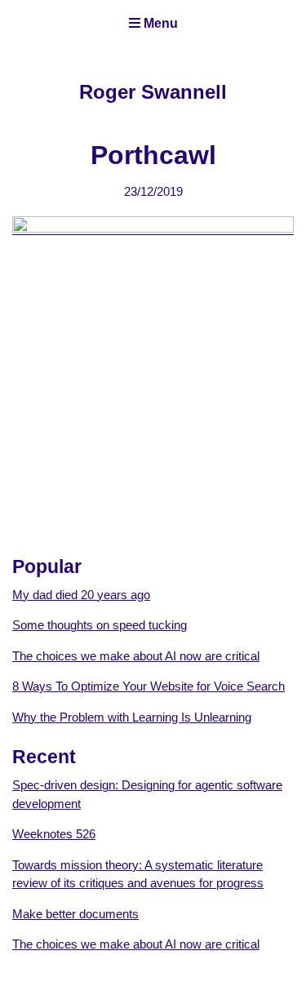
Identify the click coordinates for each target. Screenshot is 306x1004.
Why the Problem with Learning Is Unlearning (131, 717)
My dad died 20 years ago (81, 595)
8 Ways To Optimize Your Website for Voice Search (148, 686)
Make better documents (75, 914)
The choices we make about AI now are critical (135, 656)
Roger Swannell (153, 92)
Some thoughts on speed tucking (99, 625)
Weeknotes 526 (53, 834)
